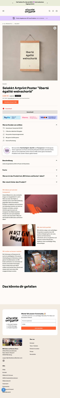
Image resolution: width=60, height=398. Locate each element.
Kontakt (4, 372)
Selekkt (4, 84)
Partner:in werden (34, 348)
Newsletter (33, 354)
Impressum (5, 383)
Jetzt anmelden (39, 328)
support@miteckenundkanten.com (12, 358)
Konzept (32, 343)
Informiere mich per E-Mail (10, 102)
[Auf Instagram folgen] (3, 361)
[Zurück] (12, 3)
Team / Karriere (34, 346)
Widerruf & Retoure (7, 375)
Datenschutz (5, 386)
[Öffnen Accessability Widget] (3, 390)
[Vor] (47, 3)
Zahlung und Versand (7, 389)
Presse (31, 351)
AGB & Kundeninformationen (10, 378)
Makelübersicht (6, 392)
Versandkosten (11, 98)
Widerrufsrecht (6, 381)
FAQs (3, 369)
